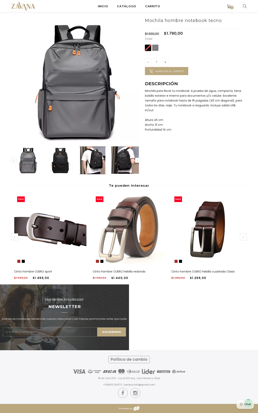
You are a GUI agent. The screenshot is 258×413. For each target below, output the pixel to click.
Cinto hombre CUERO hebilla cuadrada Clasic (203, 271)
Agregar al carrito (169, 71)
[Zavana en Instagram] (135, 393)
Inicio (103, 6)
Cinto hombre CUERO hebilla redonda (119, 271)
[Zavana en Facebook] (122, 393)
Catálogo (126, 6)
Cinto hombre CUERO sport (33, 271)
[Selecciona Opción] (46, 234)
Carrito (152, 6)
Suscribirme (111, 331)
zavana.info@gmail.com (139, 384)
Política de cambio (129, 359)
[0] (229, 6)
